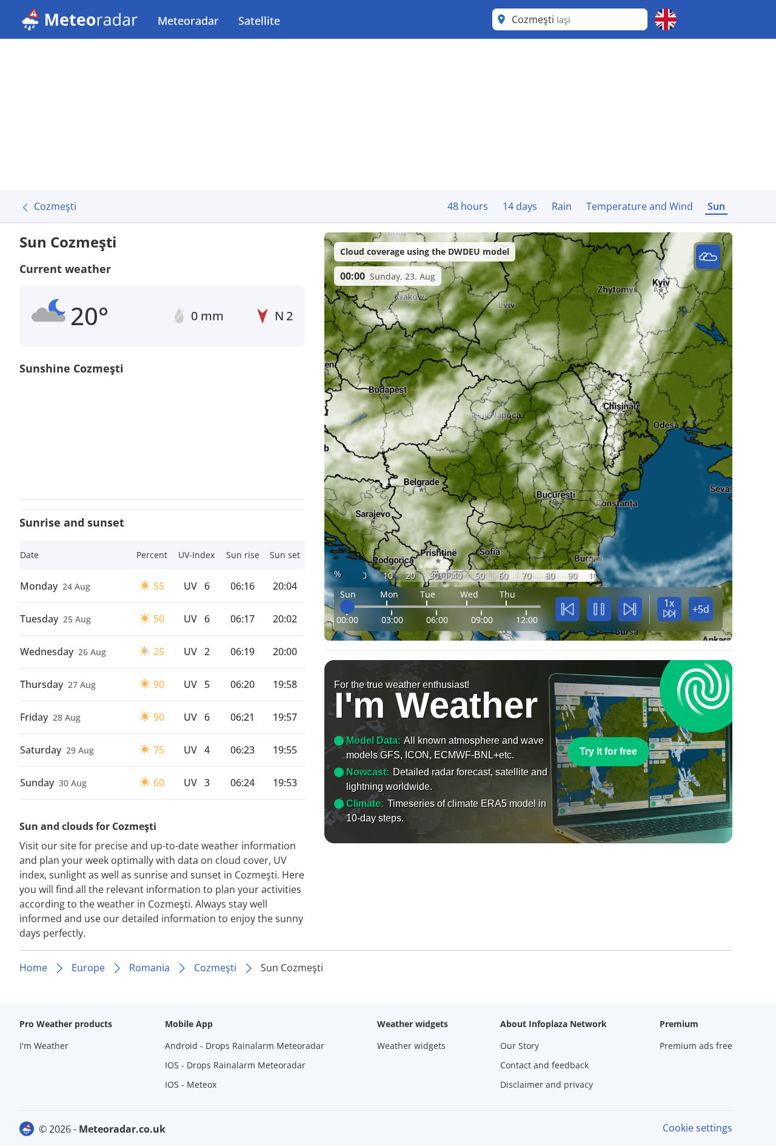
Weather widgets (411, 1045)
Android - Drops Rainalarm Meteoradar (244, 1045)
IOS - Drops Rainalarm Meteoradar (235, 1065)
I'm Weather (44, 1045)
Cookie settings (697, 1127)
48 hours (467, 206)
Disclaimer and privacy (546, 1084)
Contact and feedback (544, 1065)
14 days (520, 206)
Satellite (259, 20)
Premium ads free (696, 1045)
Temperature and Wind (639, 206)
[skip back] (567, 609)
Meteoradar (188, 20)
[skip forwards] (630, 609)
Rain (562, 206)
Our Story (519, 1045)
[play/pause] (599, 609)
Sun (716, 206)
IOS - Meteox (190, 1084)
